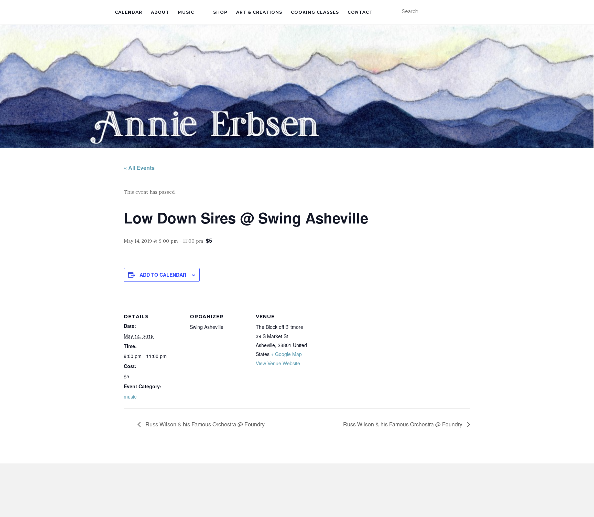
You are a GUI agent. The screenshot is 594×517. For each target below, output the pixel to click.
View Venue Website (278, 363)
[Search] (475, 12)
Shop (220, 12)
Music (186, 12)
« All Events (139, 168)
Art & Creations (259, 12)
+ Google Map (286, 354)
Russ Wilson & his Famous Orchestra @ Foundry (204, 424)
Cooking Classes (315, 12)
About (160, 12)
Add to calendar (163, 274)
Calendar (128, 12)
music (130, 396)
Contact (360, 12)
